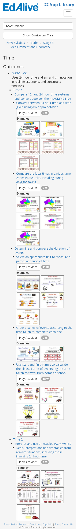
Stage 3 (48, 43)
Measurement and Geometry (30, 47)
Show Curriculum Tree (38, 35)
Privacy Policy (10, 524)
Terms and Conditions (30, 524)
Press (57, 524)
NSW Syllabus (15, 26)
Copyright (47, 524)
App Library (61, 4)
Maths (34, 43)
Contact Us (67, 524)
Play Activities (28, 113)
